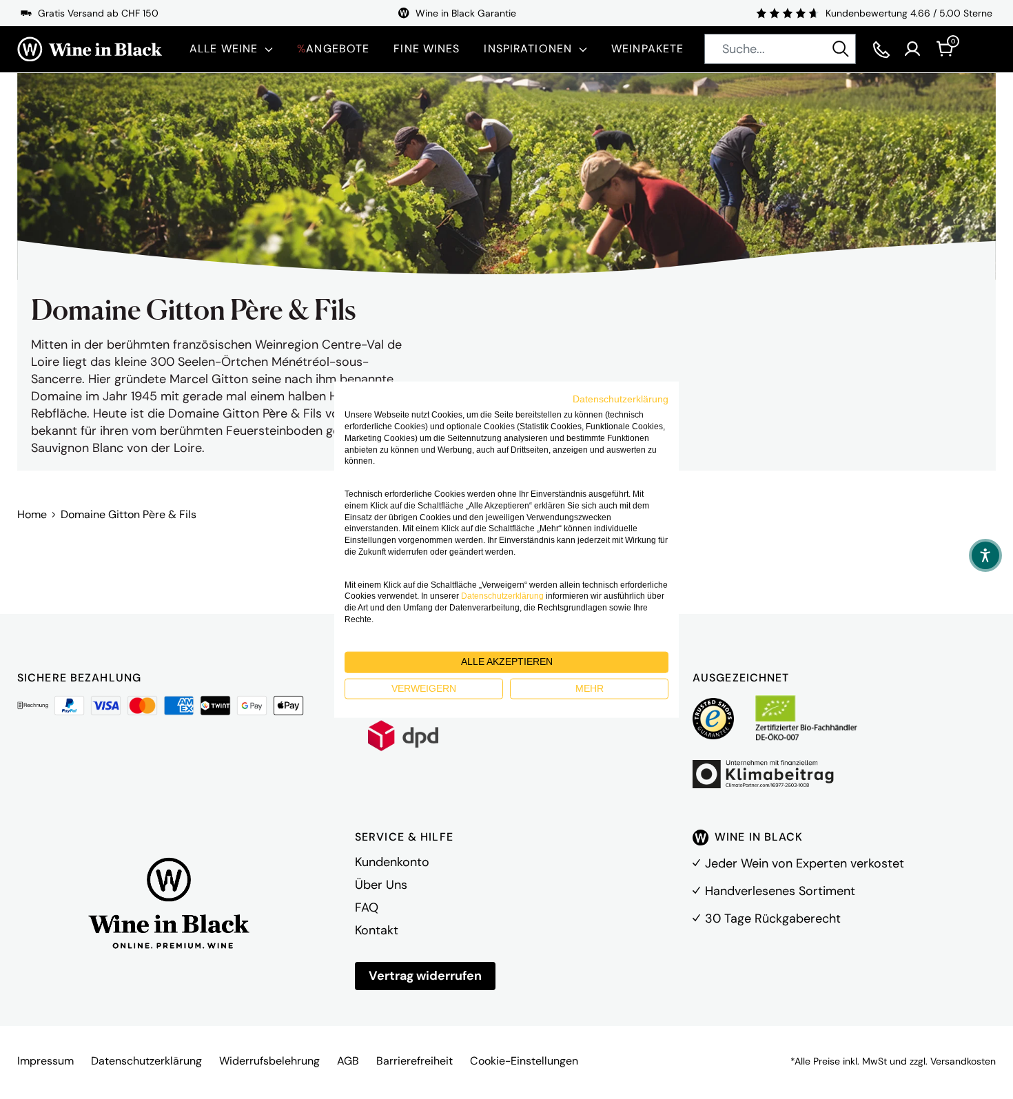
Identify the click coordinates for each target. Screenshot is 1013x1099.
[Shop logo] (89, 49)
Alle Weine (224, 48)
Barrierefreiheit (414, 1061)
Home (32, 514)
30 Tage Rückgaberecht (773, 918)
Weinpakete (647, 48)
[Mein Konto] (912, 49)
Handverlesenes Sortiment (780, 891)
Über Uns (381, 884)
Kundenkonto (392, 862)
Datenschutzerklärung (146, 1061)
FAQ (366, 907)
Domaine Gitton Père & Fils (128, 514)
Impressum (45, 1061)
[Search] (840, 49)
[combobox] (780, 49)
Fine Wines (426, 48)
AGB (348, 1061)
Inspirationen (528, 48)
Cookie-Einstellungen (524, 1061)
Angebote (333, 48)
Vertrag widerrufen (425, 975)
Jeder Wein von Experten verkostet (804, 863)
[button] (985, 555)
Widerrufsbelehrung (269, 1061)
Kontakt (376, 930)
